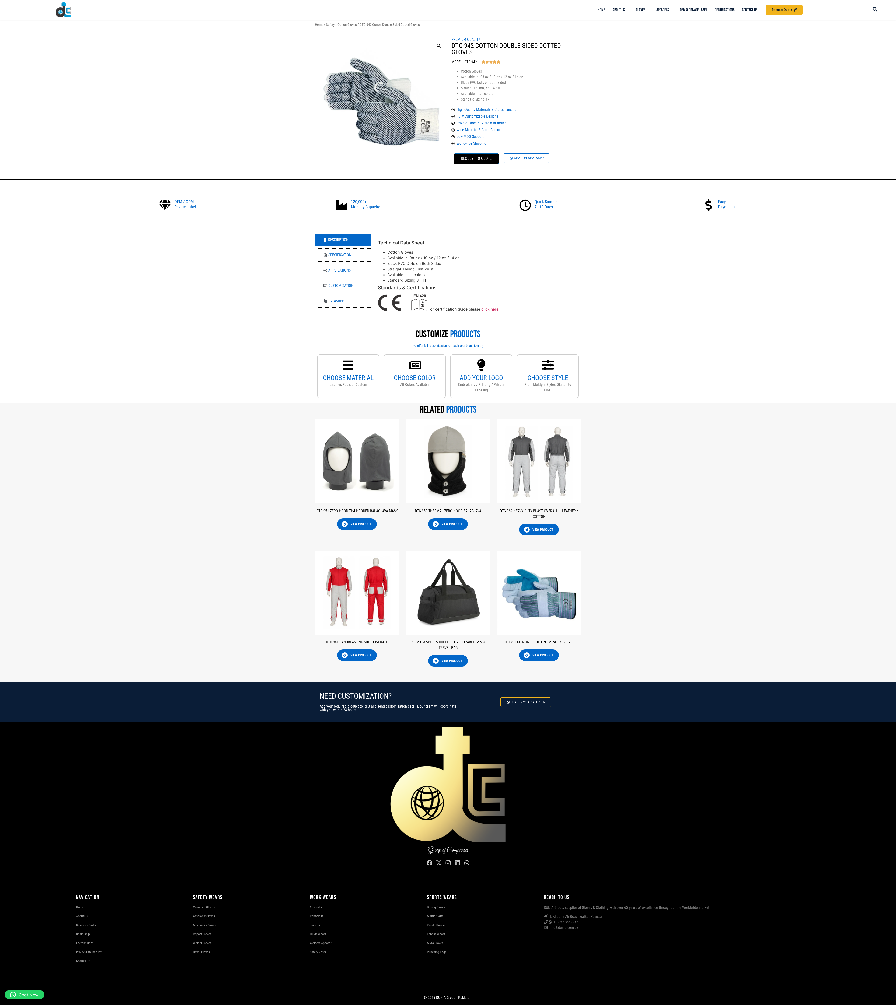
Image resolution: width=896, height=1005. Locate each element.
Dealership (83, 934)
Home (319, 25)
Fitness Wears (436, 934)
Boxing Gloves (436, 907)
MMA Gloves (435, 943)
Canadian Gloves (204, 907)
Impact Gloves (202, 934)
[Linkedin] (457, 863)
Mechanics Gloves (204, 925)
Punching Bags (436, 952)
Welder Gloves (202, 943)
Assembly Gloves (204, 916)
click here (489, 309)
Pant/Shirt (316, 916)
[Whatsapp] (466, 863)
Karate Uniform (437, 925)
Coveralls (316, 907)
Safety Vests (318, 952)
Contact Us (83, 961)
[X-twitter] (438, 863)
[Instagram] (448, 863)
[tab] (343, 240)
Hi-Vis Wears (318, 934)
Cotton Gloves (347, 25)
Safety (330, 25)
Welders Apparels (321, 943)
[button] (439, 46)
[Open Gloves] (648, 10)
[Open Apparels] (671, 10)
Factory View (84, 943)
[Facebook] (429, 863)
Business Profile (86, 925)
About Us (82, 916)
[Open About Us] (627, 10)
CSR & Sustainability (89, 952)
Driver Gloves (201, 952)
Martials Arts (435, 916)
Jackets (315, 925)
